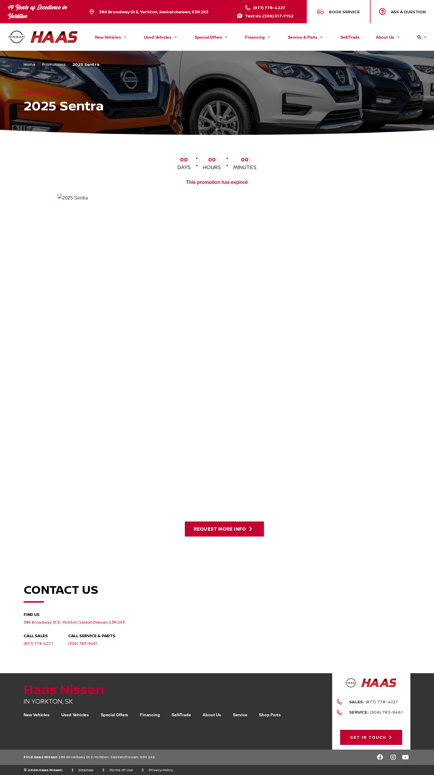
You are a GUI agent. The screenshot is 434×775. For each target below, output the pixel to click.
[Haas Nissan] (43, 37)
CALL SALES (36, 635)
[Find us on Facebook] (380, 757)
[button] (402, 11)
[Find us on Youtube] (406, 757)
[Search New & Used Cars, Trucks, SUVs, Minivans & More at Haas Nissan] (419, 37)
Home (29, 64)
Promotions (54, 64)
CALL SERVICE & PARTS (91, 635)
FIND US (32, 614)
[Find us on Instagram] (393, 757)
